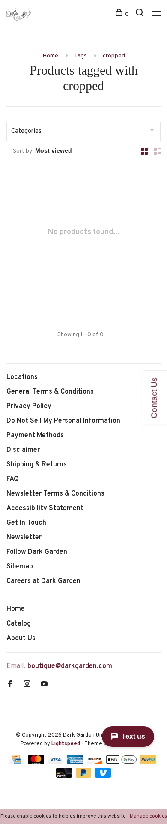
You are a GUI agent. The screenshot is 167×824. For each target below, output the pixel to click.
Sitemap (19, 566)
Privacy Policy (28, 406)
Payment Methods (35, 435)
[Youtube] (44, 685)
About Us (21, 638)
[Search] (141, 14)
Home (50, 56)
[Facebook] (9, 685)
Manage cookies (148, 816)
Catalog (18, 624)
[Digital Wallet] (122, 762)
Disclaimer (23, 450)
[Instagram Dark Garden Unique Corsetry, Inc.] (27, 685)
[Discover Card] (95, 762)
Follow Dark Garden (36, 552)
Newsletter (24, 537)
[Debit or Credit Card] (65, 776)
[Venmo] (103, 776)
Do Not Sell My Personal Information (63, 421)
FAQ (12, 479)
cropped (114, 56)
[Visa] (56, 762)
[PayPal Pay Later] (84, 776)
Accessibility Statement (45, 508)
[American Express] (76, 762)
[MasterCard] (37, 762)
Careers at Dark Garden (43, 581)
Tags (80, 56)
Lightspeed (65, 743)
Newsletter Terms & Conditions (55, 494)
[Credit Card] (17, 762)
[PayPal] (148, 762)
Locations (22, 377)
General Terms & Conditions (50, 392)
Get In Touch (26, 523)
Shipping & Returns (36, 464)
